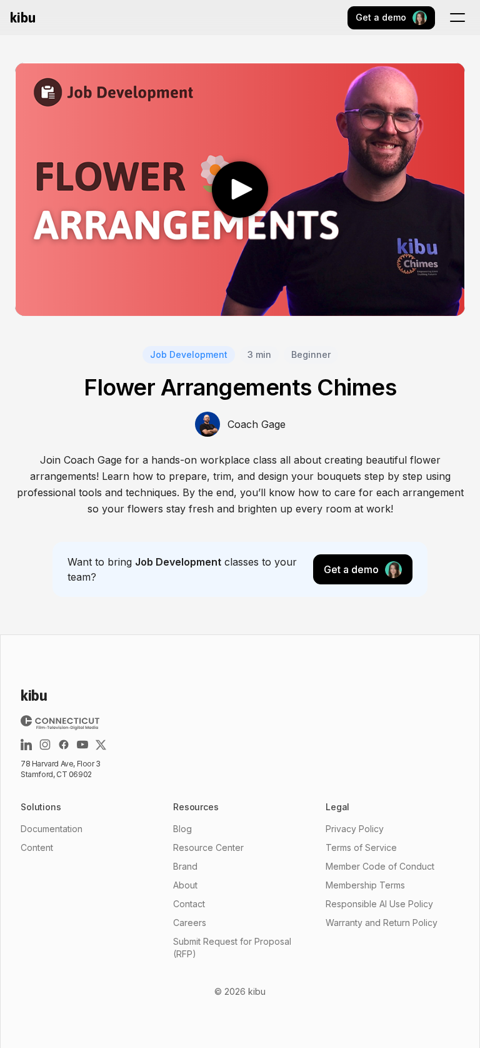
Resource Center (208, 847)
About (185, 885)
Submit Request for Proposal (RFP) (232, 947)
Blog (182, 828)
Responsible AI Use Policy (379, 903)
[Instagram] (45, 744)
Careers (189, 922)
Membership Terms (365, 885)
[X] (101, 745)
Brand (185, 866)
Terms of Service (361, 847)
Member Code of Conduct (380, 866)
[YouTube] (82, 744)
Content (37, 847)
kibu (23, 17)
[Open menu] (457, 17)
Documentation (51, 828)
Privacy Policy (355, 828)
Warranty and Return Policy (382, 922)
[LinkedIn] (26, 744)
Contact (189, 903)
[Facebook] (63, 744)
